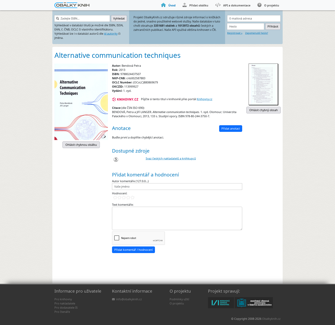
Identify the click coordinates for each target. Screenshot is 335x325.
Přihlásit (272, 26)
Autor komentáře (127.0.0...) (130, 181)
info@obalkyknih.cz (129, 299)
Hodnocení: (119, 193)
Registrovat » (234, 33)
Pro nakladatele (64, 303)
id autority (111, 34)
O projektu (177, 303)
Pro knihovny (63, 299)
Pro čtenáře (62, 312)
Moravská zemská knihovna (221, 302)
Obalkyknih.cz (271, 319)
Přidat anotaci (230, 128)
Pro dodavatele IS (66, 307)
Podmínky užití (179, 299)
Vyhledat (119, 18)
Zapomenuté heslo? (256, 33)
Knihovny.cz (204, 99)
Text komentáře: (122, 205)
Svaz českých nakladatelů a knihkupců (171, 158)
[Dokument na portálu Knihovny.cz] (125, 99)
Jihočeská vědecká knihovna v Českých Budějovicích (254, 302)
